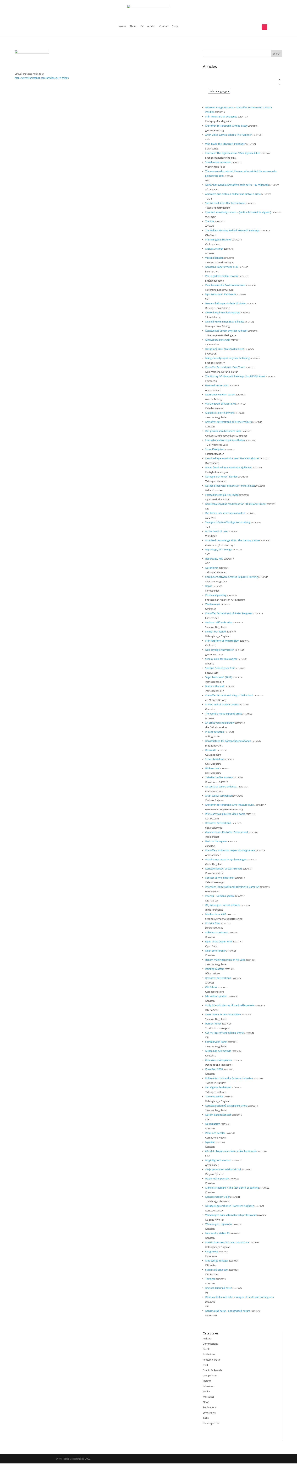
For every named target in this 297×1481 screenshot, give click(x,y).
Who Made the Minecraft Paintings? (225, 144)
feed (205, 1365)
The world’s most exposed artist (223, 713)
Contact (163, 26)
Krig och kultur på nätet (218, 1288)
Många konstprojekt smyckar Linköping (227, 358)
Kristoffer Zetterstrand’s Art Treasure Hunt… (230, 804)
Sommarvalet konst (216, 1041)
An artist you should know (219, 722)
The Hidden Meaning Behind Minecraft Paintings (232, 230)
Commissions (210, 1343)
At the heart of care (216, 531)
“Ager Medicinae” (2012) (218, 677)
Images (207, 1380)
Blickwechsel (212, 768)
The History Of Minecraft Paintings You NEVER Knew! (235, 376)
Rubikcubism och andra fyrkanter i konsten (229, 1078)
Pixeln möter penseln (217, 1178)
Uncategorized (211, 1423)
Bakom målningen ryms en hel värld (225, 959)
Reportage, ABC (214, 558)
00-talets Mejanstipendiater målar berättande (231, 1151)
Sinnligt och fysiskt (215, 631)
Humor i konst (213, 1023)
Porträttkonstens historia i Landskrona (227, 1242)
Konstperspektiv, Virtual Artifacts (223, 868)
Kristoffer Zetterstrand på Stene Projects (228, 421)
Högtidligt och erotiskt (218, 1160)
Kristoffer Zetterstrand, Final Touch (225, 367)
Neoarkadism (212, 1123)
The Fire (209, 221)
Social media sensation (218, 162)
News (206, 1402)
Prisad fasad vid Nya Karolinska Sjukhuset (228, 467)
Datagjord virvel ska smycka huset (224, 349)
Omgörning (211, 1251)
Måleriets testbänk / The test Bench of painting (232, 1187)
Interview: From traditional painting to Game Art (232, 886)
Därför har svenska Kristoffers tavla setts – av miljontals (237, 184)
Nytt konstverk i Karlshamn (220, 294)
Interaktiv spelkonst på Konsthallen (225, 440)
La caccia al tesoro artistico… (221, 786)
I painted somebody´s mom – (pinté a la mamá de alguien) (238, 212)
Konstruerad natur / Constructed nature (227, 1310)
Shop (175, 26)
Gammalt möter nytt (217, 385)
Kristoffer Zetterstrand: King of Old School (229, 695)
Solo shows (209, 1412)
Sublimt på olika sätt (216, 1269)
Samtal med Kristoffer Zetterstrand (225, 203)
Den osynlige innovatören (219, 649)
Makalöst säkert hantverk (219, 412)
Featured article (212, 1359)
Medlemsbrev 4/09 (215, 914)
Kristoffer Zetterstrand (218, 823)
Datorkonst (211, 567)
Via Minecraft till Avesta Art (220, 403)
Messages (208, 1396)
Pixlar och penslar (215, 1133)
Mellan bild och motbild (218, 1051)
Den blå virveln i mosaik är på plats (224, 321)
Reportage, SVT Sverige (218, 549)
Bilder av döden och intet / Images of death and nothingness (239, 1297)
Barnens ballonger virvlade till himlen (225, 303)
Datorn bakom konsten (218, 1114)
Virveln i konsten (214, 257)
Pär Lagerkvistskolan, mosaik (221, 276)
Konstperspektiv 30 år (217, 1196)
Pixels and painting (215, 595)
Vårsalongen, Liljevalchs (218, 1224)
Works (122, 26)
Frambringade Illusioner (218, 239)
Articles (151, 26)
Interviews (208, 1386)
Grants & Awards (212, 1370)
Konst (208, 586)
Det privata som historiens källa (223, 431)
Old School (211, 987)
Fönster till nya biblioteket (219, 877)
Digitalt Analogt (214, 248)
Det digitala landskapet (218, 1087)
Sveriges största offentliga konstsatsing (228, 522)
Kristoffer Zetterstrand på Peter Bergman (228, 613)
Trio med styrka (214, 1096)
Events (206, 1349)
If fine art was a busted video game (225, 813)
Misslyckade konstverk (217, 339)
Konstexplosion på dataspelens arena (226, 1105)
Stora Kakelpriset (214, 449)
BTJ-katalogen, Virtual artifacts (222, 905)
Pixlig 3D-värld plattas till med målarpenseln (230, 1005)
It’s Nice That (212, 923)
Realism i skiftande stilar (218, 622)
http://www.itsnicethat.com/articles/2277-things (42, 77)
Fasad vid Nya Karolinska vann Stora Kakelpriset (232, 458)
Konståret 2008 (214, 1069)
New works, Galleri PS (217, 1233)
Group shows (210, 1375)
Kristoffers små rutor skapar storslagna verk (230, 850)
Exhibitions (209, 1354)
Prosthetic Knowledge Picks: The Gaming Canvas (232, 540)
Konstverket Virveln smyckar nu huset (226, 330)
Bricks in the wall (214, 686)
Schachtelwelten (214, 759)
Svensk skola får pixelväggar (221, 659)
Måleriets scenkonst (216, 932)
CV (142, 26)
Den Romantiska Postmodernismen (225, 285)
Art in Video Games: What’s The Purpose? (228, 134)
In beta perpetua (214, 731)
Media (206, 1391)
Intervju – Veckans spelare (220, 896)
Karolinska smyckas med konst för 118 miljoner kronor (235, 504)
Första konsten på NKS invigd (222, 494)
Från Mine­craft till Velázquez (221, 116)
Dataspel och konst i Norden (221, 476)
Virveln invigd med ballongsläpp (222, 312)
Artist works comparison (219, 795)
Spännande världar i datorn (220, 394)
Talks (206, 1417)
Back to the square (216, 841)
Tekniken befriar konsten (219, 777)
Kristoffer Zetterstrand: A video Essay (226, 125)
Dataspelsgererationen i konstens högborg (229, 1206)
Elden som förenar (215, 950)
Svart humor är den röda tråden (223, 1014)
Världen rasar (212, 604)
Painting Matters (214, 968)
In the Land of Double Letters (222, 704)
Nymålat (210, 1142)
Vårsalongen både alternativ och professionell (231, 1215)
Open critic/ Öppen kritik (218, 941)
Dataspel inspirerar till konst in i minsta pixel (230, 485)
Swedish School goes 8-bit (220, 668)
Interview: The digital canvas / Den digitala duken (232, 153)
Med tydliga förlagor (216, 1260)
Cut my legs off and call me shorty (224, 1032)
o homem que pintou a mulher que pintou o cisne (233, 194)
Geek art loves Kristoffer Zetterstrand (226, 832)
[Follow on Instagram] (264, 27)
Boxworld (210, 750)
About (133, 26)
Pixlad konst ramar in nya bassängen (225, 859)
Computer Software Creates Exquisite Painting (231, 576)
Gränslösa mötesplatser (218, 1060)
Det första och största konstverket (225, 513)
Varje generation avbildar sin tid (223, 1169)
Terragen (210, 1278)
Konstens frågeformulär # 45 (221, 267)
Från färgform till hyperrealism (222, 640)
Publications (209, 1407)
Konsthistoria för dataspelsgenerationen (228, 741)
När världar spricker (216, 996)
